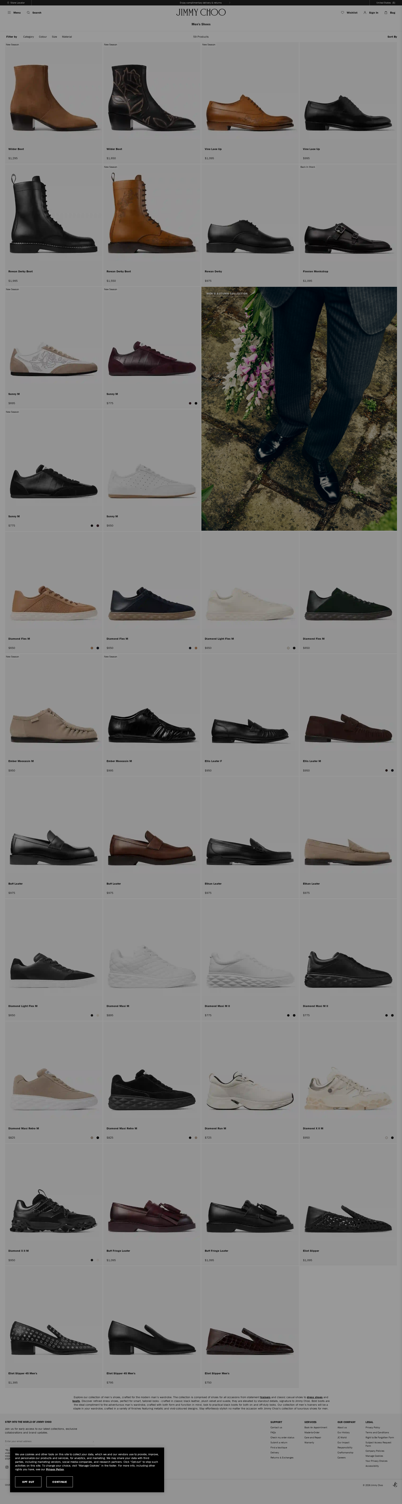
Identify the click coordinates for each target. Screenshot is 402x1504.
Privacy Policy (55, 1469)
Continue (59, 1482)
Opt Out (28, 1482)
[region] (87, 1470)
